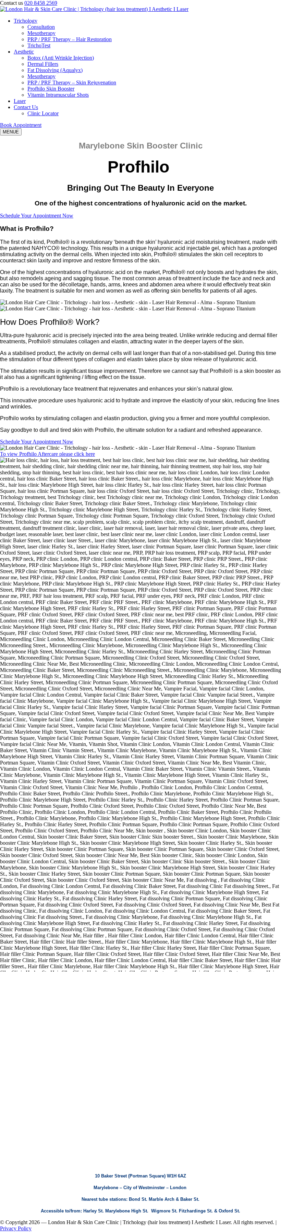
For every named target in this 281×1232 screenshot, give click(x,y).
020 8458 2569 (40, 3)
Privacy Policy (16, 1228)
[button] (20, 125)
